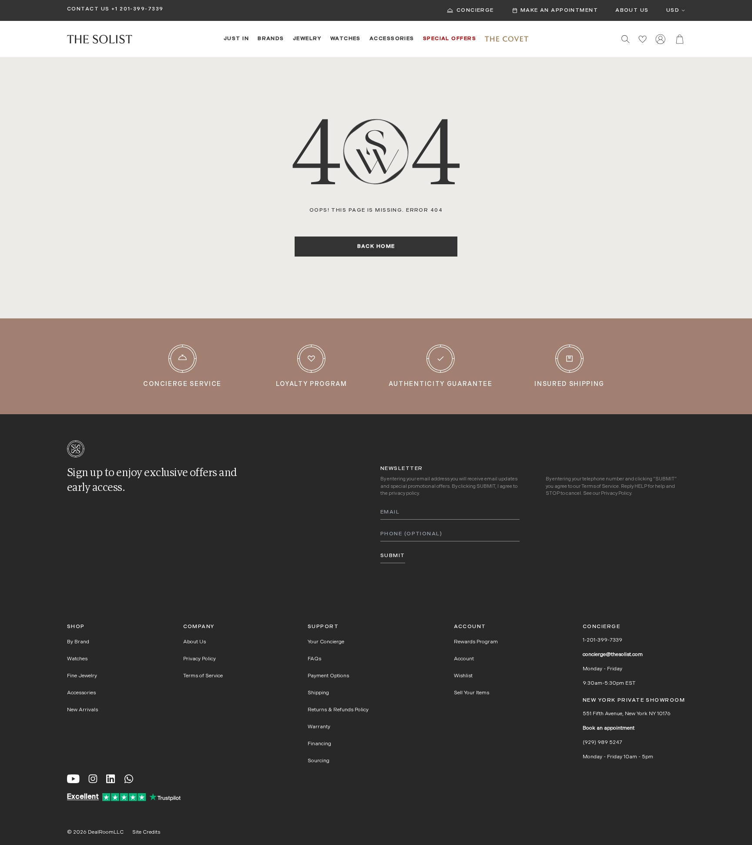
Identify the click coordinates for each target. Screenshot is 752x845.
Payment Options (328, 676)
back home (376, 246)
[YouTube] (73, 778)
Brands (271, 38)
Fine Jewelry (82, 676)
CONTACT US (88, 9)
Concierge (475, 10)
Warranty (319, 727)
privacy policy (404, 493)
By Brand (78, 642)
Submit (392, 555)
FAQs (314, 659)
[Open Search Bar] (625, 39)
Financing (319, 744)
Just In (236, 38)
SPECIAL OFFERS (449, 38)
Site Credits (146, 832)
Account (464, 659)
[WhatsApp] (129, 778)
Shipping (318, 693)
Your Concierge (326, 642)
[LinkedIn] (110, 778)
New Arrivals (82, 710)
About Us (632, 10)
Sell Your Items (471, 693)
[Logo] (99, 39)
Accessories (391, 38)
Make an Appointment (559, 10)
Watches (345, 38)
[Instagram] (92, 778)
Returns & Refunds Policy (338, 710)
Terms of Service (600, 486)
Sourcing (318, 761)
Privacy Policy (616, 493)
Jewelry (307, 38)
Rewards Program (476, 642)
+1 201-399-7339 (137, 9)
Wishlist (463, 676)
